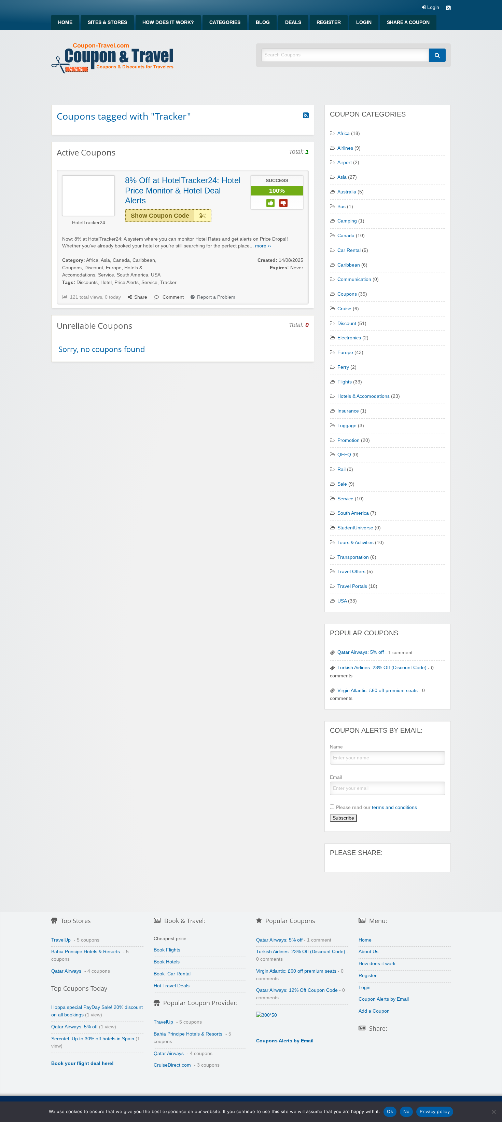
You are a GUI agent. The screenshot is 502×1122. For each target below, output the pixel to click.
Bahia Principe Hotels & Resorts (85, 951)
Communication (354, 279)
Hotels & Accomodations (363, 396)
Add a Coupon (374, 1011)
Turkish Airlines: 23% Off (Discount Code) (382, 667)
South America (132, 275)
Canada (121, 260)
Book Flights (167, 949)
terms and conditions (394, 807)
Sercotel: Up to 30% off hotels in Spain (92, 1038)
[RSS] (448, 8)
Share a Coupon (408, 22)
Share (140, 297)
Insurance (348, 411)
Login (432, 7)
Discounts (87, 282)
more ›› (263, 245)
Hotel (106, 282)
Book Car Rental (172, 973)
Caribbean (144, 260)
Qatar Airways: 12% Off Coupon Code (297, 990)
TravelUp (61, 940)
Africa (92, 260)
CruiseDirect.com (172, 1065)
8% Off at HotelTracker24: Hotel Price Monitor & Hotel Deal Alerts (182, 190)
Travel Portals (352, 586)
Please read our (376, 807)
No (406, 1111)
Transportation (353, 557)
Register (329, 22)
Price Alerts (126, 282)
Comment (172, 297)
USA (156, 275)
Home (65, 22)
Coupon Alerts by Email (384, 999)
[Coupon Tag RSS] (306, 115)
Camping (347, 221)
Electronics (349, 337)
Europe (114, 267)
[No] (493, 1111)
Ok (390, 1111)
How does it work (377, 963)
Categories (224, 22)
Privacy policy (435, 1111)
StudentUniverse (355, 527)
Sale (342, 484)
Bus (341, 206)
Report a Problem (216, 297)
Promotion (348, 440)
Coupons (72, 267)
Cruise (344, 308)
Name (336, 746)
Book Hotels (167, 961)
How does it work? (168, 22)
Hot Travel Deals (172, 985)
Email (336, 777)
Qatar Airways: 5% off (360, 652)
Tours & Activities (355, 542)
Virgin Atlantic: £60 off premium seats (377, 690)
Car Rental (349, 250)
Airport (344, 162)
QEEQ (344, 454)
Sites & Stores (107, 22)
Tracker (168, 282)
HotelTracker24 (88, 222)
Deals (293, 22)
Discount (93, 267)
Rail (341, 469)
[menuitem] (65, 22)
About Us (368, 951)
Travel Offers (351, 571)
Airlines (345, 148)
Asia (105, 260)
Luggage (347, 425)
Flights (344, 381)
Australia (346, 191)
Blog (263, 22)
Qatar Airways (66, 971)
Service (106, 275)
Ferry (343, 367)
